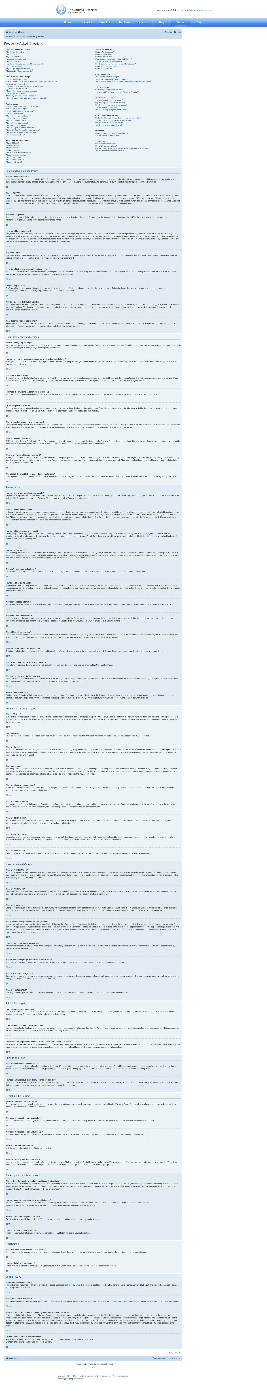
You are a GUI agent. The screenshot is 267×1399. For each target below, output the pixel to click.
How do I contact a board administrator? (110, 151)
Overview (86, 22)
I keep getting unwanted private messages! (111, 79)
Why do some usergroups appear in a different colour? (115, 64)
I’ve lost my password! (14, 66)
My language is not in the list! (16, 89)
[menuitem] (21, 32)
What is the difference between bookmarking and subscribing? (118, 118)
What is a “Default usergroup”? (106, 66)
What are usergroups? (103, 57)
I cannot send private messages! (107, 77)
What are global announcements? (18, 152)
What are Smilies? (12, 148)
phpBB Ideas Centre (118, 1301)
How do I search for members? (106, 107)
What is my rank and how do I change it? (21, 96)
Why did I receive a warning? (16, 125)
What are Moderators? (103, 54)
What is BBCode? (12, 143)
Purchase (124, 22)
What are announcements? (16, 155)
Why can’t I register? (13, 57)
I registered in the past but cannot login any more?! (25, 64)
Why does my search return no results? (110, 103)
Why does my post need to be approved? (21, 132)
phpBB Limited (75, 1285)
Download (105, 22)
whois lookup (11, 1318)
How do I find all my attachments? (107, 135)
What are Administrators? (104, 52)
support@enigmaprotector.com (195, 10)
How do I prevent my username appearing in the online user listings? (31, 81)
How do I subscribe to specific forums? (109, 123)
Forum (180, 22)
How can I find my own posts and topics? (110, 110)
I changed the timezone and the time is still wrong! (24, 86)
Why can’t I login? (12, 61)
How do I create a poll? (14, 113)
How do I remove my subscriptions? (108, 125)
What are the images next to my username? (22, 91)
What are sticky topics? (14, 157)
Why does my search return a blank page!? (111, 105)
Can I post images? (13, 150)
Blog (199, 22)
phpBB (87, 411)
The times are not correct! (15, 84)
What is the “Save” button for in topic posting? (23, 130)
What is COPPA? (12, 54)
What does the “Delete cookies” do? (19, 71)
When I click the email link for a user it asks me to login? (26, 98)
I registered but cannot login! (16, 59)
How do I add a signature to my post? (20, 111)
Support (143, 22)
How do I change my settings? (17, 79)
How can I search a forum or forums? (109, 100)
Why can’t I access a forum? (16, 120)
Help (162, 22)
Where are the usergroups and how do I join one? (113, 59)
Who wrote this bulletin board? (106, 144)
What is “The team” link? (104, 69)
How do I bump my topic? (15, 135)
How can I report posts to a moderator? (20, 128)
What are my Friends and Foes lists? (109, 90)
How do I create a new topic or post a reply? (22, 106)
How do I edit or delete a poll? (17, 118)
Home (67, 22)
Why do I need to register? (15, 52)
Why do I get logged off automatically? (20, 69)
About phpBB (11, 1288)
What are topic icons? (14, 162)
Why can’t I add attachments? (17, 123)
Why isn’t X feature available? (106, 146)
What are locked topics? (15, 159)
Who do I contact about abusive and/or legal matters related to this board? (122, 148)
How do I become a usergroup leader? (109, 61)
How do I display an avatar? (16, 93)
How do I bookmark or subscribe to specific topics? (114, 120)
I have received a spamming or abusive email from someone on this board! (123, 81)
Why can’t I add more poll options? (18, 116)
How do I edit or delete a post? (17, 109)
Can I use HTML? (12, 145)
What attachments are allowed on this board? (112, 133)
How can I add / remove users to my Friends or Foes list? (116, 92)
